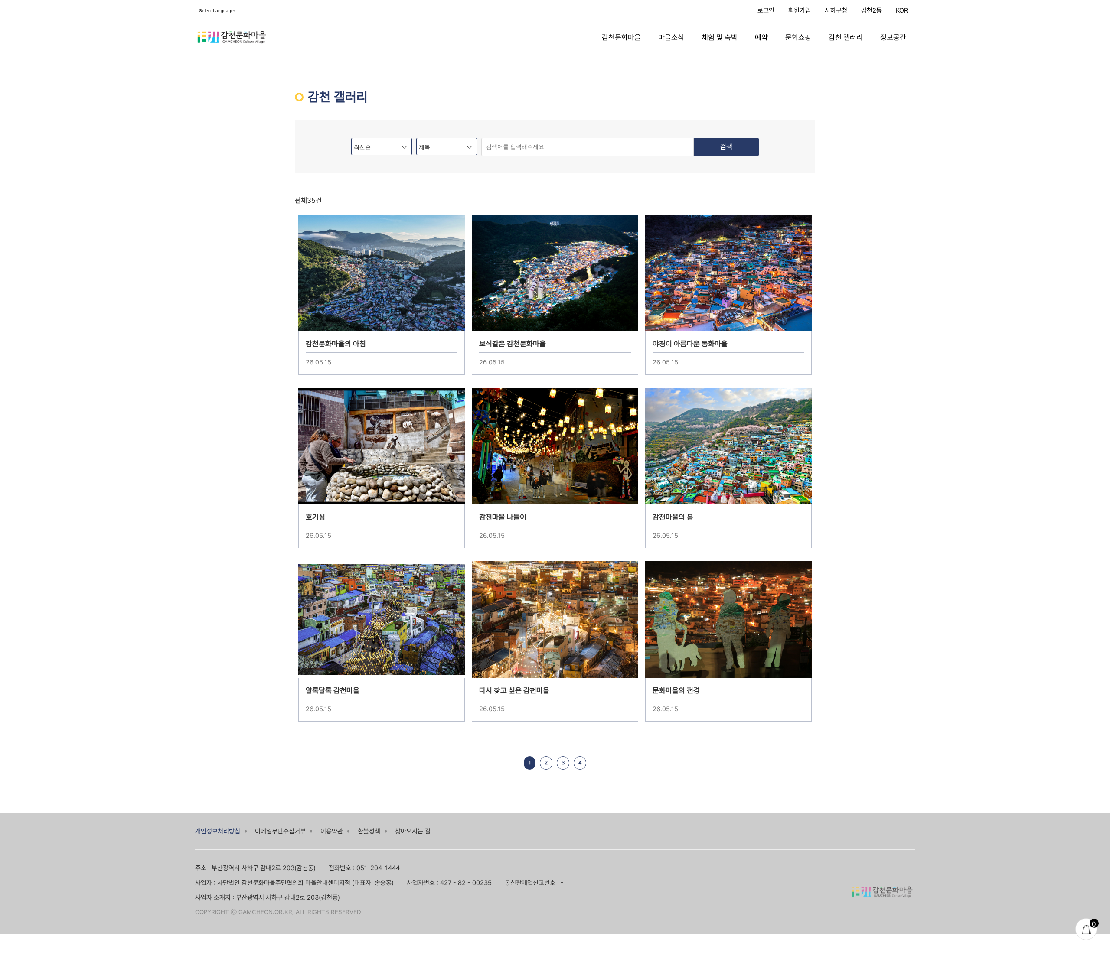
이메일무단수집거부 (280, 831)
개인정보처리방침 (217, 831)
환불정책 (369, 831)
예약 (761, 37)
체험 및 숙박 (720, 37)
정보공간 (893, 37)
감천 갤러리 (846, 37)
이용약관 (331, 831)
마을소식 (671, 37)
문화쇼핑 (798, 37)
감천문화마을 (621, 37)
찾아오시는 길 (413, 831)
